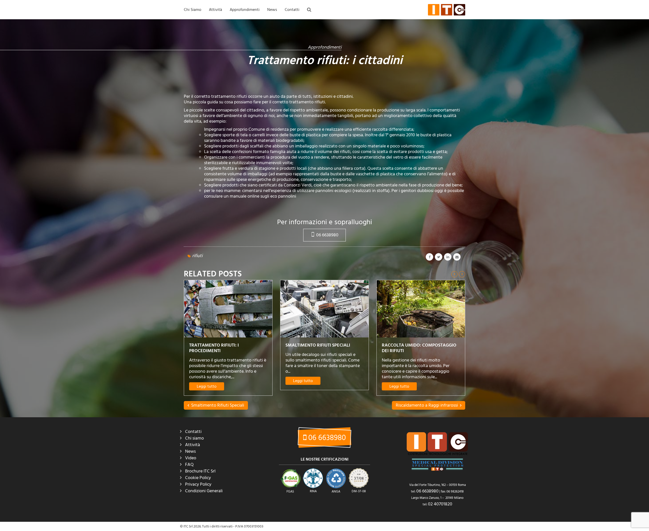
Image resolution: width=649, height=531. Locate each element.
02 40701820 (440, 504)
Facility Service (221, 67)
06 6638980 (326, 235)
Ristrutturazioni (222, 36)
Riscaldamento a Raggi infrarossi (427, 405)
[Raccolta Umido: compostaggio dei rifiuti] (324, 308)
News (272, 9)
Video (190, 458)
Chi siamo (194, 438)
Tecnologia (276, 87)
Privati (215, 77)
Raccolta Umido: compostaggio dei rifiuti (322, 348)
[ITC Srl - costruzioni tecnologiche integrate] (446, 9)
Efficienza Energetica (284, 46)
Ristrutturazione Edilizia (286, 77)
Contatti (292, 9)
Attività (215, 9)
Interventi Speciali (223, 46)
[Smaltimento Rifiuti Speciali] (228, 308)
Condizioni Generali (204, 491)
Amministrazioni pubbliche (230, 56)
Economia (275, 36)
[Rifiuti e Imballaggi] (421, 308)
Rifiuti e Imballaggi (404, 345)
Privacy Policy (198, 484)
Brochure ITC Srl (200, 471)
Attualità (275, 25)
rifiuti (197, 256)
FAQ (234, 25)
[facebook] (429, 257)
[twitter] (438, 257)
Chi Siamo (192, 9)
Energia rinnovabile (283, 56)
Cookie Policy (198, 478)
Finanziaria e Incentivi (284, 67)
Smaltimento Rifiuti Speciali (221, 345)
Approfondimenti (245, 9)
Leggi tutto (207, 381)
